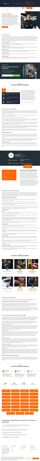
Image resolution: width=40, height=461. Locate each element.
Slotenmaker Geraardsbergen (24, 391)
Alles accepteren (36, 458)
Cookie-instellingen (28, 458)
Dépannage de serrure (20, 272)
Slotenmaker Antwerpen (6, 390)
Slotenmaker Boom (15, 400)
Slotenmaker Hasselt (34, 397)
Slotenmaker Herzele (34, 403)
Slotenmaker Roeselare (6, 400)
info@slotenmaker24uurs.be (7, 177)
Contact (12, 451)
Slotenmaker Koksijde (6, 397)
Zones (12, 447)
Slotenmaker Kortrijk (34, 400)
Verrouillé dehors (7, 271)
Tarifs (12, 449)
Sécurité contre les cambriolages (32, 289)
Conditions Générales (23, 447)
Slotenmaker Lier (24, 400)
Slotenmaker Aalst (24, 397)
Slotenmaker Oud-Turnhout (6, 407)
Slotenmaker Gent (15, 390)
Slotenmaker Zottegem (34, 390)
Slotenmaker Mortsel (24, 403)
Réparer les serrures (20, 289)
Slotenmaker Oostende (15, 397)
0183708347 (5, 176)
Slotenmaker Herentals (6, 403)
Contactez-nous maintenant (28, 102)
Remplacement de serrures (32, 272)
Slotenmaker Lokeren (15, 403)
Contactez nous (7, 273)
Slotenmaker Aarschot (11, 413)
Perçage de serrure (7, 288)
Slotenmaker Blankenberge (29, 413)
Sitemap (22, 449)
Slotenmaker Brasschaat (20, 413)
